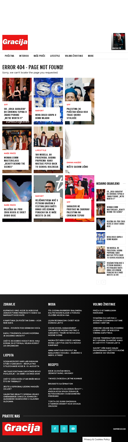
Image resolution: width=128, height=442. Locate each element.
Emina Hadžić (74, 163)
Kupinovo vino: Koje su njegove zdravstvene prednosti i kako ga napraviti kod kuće (22, 313)
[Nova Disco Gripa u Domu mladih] (48, 101)
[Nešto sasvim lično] (79, 149)
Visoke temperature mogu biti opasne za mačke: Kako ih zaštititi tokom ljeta (108, 340)
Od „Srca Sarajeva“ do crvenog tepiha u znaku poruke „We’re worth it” (15, 113)
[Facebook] (55, 428)
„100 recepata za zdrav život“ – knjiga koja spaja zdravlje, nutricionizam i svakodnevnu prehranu (65, 392)
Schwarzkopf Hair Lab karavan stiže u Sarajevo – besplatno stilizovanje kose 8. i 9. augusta (21, 363)
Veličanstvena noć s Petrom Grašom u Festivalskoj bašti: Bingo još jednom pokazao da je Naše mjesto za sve (46, 207)
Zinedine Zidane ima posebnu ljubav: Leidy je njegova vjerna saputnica (108, 330)
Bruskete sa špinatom (60, 384)
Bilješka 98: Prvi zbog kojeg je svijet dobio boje (15, 212)
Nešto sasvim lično (77, 166)
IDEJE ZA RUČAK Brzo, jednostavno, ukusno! (60, 372)
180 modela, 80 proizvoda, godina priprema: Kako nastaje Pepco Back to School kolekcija (46, 160)
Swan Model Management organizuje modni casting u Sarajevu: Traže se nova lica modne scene (64, 331)
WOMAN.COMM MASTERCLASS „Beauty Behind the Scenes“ (14, 162)
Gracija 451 (116, 48)
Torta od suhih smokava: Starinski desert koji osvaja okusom (64, 403)
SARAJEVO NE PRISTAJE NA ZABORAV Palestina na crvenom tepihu (78, 210)
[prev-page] (98, 282)
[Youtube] (73, 428)
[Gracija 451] (118, 41)
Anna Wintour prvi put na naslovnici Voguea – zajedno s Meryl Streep (65, 352)
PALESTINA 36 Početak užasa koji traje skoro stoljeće (77, 113)
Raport (39, 111)
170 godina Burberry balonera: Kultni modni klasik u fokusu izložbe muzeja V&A (65, 313)
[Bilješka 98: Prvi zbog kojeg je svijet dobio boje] (17, 198)
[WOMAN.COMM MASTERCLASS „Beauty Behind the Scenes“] (17, 149)
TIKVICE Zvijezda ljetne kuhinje (65, 378)
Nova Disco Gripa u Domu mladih (45, 116)
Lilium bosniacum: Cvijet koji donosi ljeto (63, 321)
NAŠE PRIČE (10, 153)
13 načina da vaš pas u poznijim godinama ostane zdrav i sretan (107, 320)
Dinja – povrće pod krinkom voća (21, 328)
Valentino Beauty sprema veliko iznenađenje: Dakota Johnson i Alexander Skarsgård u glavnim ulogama (21, 398)
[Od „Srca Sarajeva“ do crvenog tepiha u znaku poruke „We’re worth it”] (17, 101)
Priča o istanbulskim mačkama (104, 311)
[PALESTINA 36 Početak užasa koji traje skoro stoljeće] (79, 101)
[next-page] (104, 282)
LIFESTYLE (40, 150)
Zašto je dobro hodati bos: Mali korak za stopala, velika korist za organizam (21, 343)
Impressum (119, 429)
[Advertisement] (79, 26)
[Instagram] (64, 428)
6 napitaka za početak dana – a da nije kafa (22, 321)
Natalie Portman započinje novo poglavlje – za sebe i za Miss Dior (22, 372)
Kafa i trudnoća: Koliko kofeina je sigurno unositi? (21, 334)
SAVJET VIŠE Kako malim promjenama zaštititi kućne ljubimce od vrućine (108, 350)
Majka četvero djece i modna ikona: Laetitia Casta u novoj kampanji (64, 342)
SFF (6, 105)
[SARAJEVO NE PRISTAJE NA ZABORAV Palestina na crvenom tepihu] (79, 198)
